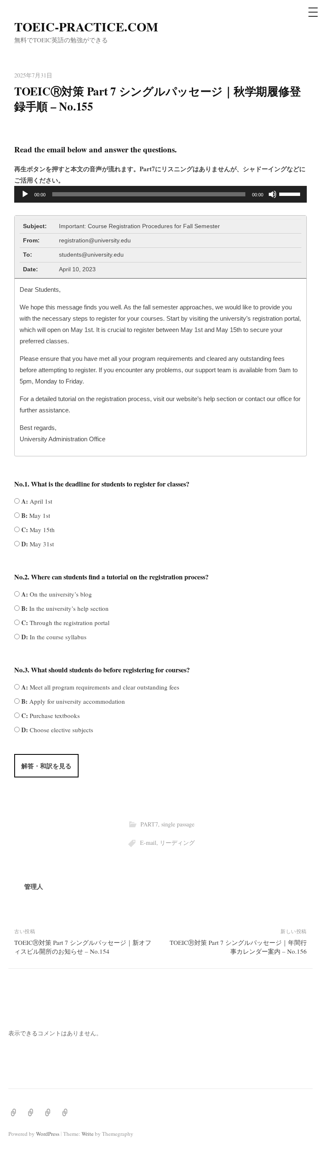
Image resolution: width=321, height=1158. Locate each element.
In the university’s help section (64, 608)
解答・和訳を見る (46, 765)
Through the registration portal (65, 622)
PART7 (149, 824)
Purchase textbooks (50, 715)
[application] (160, 194)
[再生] (25, 194)
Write (88, 1133)
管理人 (33, 886)
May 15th (37, 529)
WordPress (47, 1133)
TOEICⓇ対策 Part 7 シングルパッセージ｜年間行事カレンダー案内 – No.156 (238, 946)
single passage (177, 824)
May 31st (37, 544)
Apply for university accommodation (72, 701)
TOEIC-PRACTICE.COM (86, 26)
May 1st (35, 515)
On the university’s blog (56, 594)
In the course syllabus (53, 637)
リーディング (177, 843)
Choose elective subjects (56, 730)
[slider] (291, 193)
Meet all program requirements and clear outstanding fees (99, 687)
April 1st (36, 501)
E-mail (148, 843)
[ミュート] (272, 194)
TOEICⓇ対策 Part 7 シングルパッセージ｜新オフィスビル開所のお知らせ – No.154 (82, 946)
